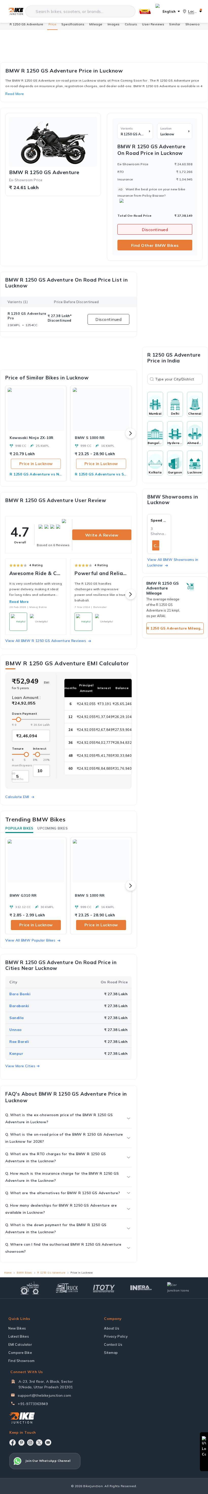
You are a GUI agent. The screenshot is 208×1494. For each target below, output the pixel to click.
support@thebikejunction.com (44, 1395)
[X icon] (39, 1442)
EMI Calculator (20, 1344)
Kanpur (16, 1053)
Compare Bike (20, 1353)
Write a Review (101, 535)
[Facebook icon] (12, 1442)
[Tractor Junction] (30, 1288)
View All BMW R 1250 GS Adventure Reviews (45, 640)
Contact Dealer (156, 545)
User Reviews (153, 24)
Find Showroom (21, 1361)
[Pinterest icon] (21, 1442)
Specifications (72, 24)
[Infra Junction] (141, 1288)
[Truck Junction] (67, 1288)
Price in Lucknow (36, 463)
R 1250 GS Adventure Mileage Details (175, 628)
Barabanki (19, 1006)
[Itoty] (104, 1288)
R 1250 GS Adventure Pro (27, 315)
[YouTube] (48, 1442)
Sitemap (111, 1353)
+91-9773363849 (33, 1403)
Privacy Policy (116, 1336)
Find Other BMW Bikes (155, 245)
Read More (19, 602)
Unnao (15, 1029)
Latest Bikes (18, 1336)
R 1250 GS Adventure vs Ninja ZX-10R (36, 474)
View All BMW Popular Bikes (30, 940)
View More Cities (20, 1066)
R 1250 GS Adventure (26, 24)
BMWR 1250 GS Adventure (44, 172)
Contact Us (113, 1344)
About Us (111, 1328)
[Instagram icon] (30, 1442)
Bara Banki (19, 994)
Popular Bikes (19, 828)
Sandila (16, 1018)
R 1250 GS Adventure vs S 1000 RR (101, 474)
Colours (131, 24)
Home (7, 1272)
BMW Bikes (24, 1272)
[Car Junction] (178, 1287)
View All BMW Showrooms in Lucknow (172, 562)
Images (114, 24)
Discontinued (155, 229)
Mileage (95, 24)
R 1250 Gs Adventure (51, 1272)
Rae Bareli (19, 1041)
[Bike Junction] (15, 11)
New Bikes (17, 1328)
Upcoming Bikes (52, 828)
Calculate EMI (17, 797)
